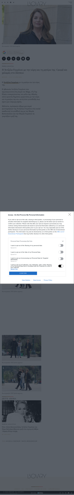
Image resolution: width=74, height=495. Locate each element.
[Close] (70, 215)
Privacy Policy (48, 280)
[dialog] (37, 247)
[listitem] (37, 241)
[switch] (60, 245)
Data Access (37, 280)
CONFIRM (23, 273)
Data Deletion (26, 280)
